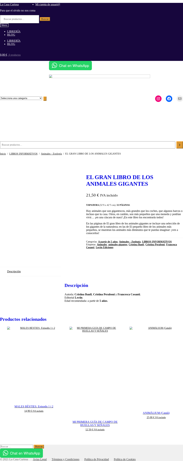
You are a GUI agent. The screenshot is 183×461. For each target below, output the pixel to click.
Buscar (45, 19)
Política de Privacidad (96, 459)
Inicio (3, 153)
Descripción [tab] (14, 271)
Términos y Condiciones (65, 459)
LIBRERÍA (14, 31)
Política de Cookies (125, 459)
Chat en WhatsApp (74, 65)
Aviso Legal (40, 459)
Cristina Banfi (136, 244)
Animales (102, 244)
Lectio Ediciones (104, 247)
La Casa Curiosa (9, 4)
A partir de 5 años (108, 241)
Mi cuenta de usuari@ (47, 4)
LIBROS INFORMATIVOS (23, 153)
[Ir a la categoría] (44, 99)
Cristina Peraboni (155, 244)
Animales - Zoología (51, 153)
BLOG (11, 34)
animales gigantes (117, 244)
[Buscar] (179, 144)
